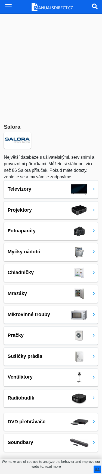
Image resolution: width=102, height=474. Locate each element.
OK (97, 469)
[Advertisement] (51, 67)
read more (53, 466)
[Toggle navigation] (8, 7)
